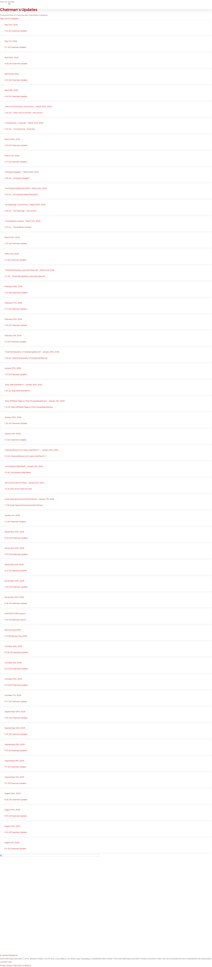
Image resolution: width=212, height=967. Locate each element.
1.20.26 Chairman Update (16, 423)
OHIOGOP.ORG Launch (15, 613)
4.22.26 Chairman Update (16, 80)
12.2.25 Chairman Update (16, 570)
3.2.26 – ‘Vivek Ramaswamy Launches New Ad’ (25, 276)
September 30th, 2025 (15, 711)
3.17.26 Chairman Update (16, 161)
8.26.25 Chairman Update (16, 799)
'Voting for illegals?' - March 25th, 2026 (22, 172)
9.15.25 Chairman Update (16, 750)
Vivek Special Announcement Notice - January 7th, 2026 (29, 499)
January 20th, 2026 (13, 417)
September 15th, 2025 (15, 744)
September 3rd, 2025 (14, 777)
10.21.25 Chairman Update (16, 668)
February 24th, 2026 (14, 286)
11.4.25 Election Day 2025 (16, 636)
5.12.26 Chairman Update (16, 31)
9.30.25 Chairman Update (16, 717)
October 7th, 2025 (13, 695)
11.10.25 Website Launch (15, 619)
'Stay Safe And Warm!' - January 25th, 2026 (23, 384)
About (111, 4)
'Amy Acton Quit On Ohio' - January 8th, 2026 (24, 482)
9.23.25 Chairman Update (16, 734)
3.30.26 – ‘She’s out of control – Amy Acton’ (24, 112)
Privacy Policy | (7, 965)
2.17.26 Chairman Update (16, 309)
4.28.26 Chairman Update (16, 63)
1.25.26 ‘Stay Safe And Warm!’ (18, 390)
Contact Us (155, 4)
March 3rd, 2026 (12, 253)
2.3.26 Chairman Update (15, 341)
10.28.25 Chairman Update (16, 652)
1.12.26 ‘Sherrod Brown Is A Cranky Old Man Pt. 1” (26, 456)
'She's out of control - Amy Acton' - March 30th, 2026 (28, 106)
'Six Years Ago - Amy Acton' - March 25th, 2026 (25, 204)
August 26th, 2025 (13, 793)
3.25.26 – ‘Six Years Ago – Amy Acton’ (21, 210)
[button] (106, 24)
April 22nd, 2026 (12, 74)
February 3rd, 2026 (13, 335)
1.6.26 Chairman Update (15, 521)
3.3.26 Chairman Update (15, 260)
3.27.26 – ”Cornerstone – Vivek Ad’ (20, 129)
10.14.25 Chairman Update (16, 685)
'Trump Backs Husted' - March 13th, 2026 (23, 221)
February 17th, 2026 (13, 303)
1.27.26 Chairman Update (16, 374)
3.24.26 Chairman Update (16, 145)
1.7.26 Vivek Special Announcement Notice (24, 505)
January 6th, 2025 (12, 515)
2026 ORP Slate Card (174, 4)
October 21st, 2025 (13, 662)
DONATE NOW (194, 4)
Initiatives (124, 4)
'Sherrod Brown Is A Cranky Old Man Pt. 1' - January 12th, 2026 (31, 450)
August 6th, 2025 (12, 842)
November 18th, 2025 (14, 597)
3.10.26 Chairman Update (16, 243)
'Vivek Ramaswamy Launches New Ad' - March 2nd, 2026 (30, 270)
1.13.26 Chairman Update (15, 439)
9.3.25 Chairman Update (15, 783)
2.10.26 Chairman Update (16, 325)
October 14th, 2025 (13, 679)
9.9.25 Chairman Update (15, 766)
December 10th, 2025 (14, 531)
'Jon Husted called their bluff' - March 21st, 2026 (26, 188)
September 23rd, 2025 (15, 728)
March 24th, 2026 (12, 139)
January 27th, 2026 (13, 368)
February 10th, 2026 (13, 319)
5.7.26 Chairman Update (15, 47)
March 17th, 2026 (12, 155)
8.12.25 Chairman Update (16, 832)
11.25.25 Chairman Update (16, 587)
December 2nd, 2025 (14, 564)
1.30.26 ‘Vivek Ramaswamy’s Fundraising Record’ (26, 358)
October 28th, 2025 (13, 646)
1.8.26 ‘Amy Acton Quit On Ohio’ (18, 488)
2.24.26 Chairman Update (16, 292)
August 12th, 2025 (12, 826)
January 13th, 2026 (13, 433)
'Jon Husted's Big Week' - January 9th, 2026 (24, 466)
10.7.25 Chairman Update (16, 701)
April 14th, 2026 (11, 90)
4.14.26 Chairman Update (16, 96)
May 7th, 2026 (11, 41)
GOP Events (140, 4)
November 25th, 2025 (14, 581)
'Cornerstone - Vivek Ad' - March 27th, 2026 (24, 123)
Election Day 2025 (13, 630)
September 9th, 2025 (14, 760)
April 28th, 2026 (12, 57)
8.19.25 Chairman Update (16, 816)
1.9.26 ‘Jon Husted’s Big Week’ (18, 472)
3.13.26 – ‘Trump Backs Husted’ (18, 227)
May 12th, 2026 (11, 24)
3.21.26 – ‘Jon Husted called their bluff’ (21, 194)
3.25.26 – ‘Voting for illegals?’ (17, 178)
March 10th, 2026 (12, 237)
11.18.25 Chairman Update (16, 603)
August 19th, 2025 (12, 809)
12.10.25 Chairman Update (16, 538)
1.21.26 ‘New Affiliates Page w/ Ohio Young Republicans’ (29, 407)
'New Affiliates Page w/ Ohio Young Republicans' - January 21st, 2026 (35, 401)
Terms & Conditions (22, 965)
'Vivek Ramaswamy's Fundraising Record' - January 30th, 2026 (32, 352)
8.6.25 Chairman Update (15, 848)
